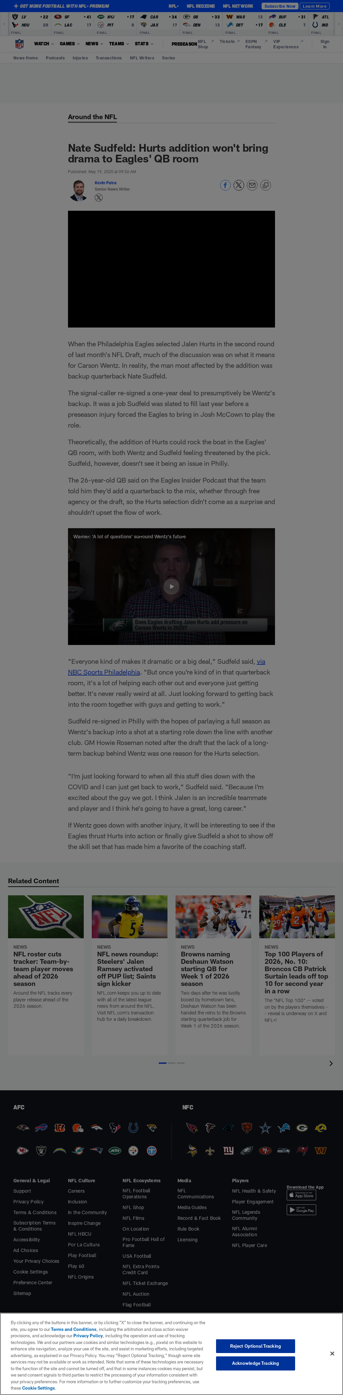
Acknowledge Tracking (255, 1363)
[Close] (332, 1353)
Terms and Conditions (73, 1329)
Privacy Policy (88, 1335)
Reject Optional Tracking (255, 1346)
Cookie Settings (38, 1388)
